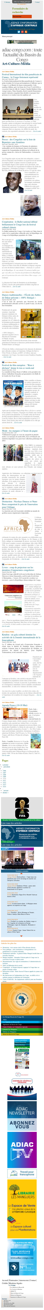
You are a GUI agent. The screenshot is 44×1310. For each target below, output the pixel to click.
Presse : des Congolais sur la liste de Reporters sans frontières (18, 141)
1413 (4, 784)
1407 (4, 773)
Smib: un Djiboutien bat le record (12, 965)
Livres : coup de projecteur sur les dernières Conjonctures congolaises (18, 569)
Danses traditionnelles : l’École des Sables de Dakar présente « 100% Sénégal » (21, 296)
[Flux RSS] (25, 32)
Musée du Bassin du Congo (17, 1293)
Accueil (5, 1280)
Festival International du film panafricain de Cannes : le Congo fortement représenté (22, 76)
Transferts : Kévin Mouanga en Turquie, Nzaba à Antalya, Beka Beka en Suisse (20, 913)
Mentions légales (15, 1283)
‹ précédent (6, 767)
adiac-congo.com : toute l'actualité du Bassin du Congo (22, 54)
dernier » (5, 792)
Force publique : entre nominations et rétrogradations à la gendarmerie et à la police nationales (19, 950)
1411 (4, 780)
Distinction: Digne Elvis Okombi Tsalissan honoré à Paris (22, 895)
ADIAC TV (13, 1291)
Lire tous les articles (12, 823)
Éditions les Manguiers (16, 1295)
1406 (4, 771)
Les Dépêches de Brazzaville (17, 1287)
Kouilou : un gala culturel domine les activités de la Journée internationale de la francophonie (21, 637)
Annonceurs (24, 1280)
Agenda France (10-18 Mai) (14, 705)
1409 (4, 777)
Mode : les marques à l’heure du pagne (20, 430)
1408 (4, 775)
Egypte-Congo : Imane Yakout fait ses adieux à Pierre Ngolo (21, 931)
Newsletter (6, 1301)
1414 (4, 786)
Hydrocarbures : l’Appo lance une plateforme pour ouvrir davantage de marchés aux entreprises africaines (21, 878)
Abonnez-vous (7, 1300)
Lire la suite (37, 131)
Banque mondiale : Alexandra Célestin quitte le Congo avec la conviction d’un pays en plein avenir (21, 958)
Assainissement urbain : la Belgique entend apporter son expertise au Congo (22, 904)
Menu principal (7, 36)
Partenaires (13, 1280)
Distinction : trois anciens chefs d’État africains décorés (19, 947)
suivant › (6, 790)
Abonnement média (8, 1304)
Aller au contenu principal (22, 2)
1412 (4, 782)
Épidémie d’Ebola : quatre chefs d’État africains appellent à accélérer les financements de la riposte (21, 887)
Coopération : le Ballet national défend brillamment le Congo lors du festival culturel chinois (19, 224)
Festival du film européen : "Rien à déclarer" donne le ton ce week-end (18, 366)
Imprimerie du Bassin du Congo (18, 1297)
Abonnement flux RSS (9, 1303)
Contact (33, 1280)
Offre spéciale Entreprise (9, 1306)
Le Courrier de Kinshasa (16, 1289)
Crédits (5, 1283)
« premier (5, 765)
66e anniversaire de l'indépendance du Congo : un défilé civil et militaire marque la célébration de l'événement (21, 976)
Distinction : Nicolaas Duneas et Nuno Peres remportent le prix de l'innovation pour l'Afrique (20, 504)
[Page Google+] (22, 32)
